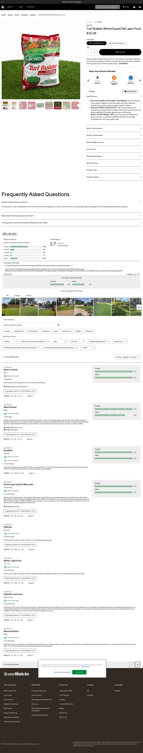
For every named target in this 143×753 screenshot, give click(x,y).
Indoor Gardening (10, 713)
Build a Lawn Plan (10, 691)
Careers (62, 699)
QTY (88, 47)
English (117, 691)
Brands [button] (10, 7)
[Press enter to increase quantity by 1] (95, 52)
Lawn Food (8, 695)
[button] (2, 2)
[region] (72, 669)
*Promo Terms (90, 746)
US (88, 691)
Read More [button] (123, 63)
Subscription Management (42, 699)
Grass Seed (8, 699)
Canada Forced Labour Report (101, 744)
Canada (90, 695)
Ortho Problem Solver (12, 721)
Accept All (79, 672)
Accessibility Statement (130, 742)
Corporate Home (65, 691)
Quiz (79, 2)
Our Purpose (64, 695)
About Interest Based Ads (114, 742)
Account (35, 704)
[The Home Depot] (114, 77)
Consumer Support (39, 691)
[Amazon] (97, 77)
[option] (97, 80)
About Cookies (101, 742)
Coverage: (90, 39)
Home (4, 15)
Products (24, 15)
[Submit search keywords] (98, 7)
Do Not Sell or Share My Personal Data (84, 742)
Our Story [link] (30, 7)
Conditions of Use (116, 744)
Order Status (37, 695)
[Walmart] (130, 77)
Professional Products (40, 715)
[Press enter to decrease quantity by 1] (88, 52)
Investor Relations (66, 704)
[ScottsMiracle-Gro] (3, 6)
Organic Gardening (11, 704)
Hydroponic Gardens (11, 717)
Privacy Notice (127, 744)
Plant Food (8, 708)
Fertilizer (33, 15)
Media (61, 708)
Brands (10, 15)
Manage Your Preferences (62, 672)
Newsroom (63, 713)
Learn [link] (21, 7)
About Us (63, 717)
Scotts (17, 15)
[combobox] (107, 7)
